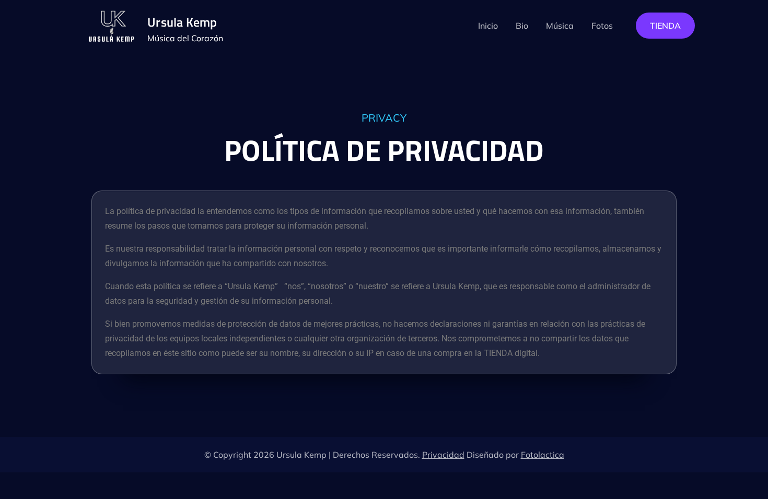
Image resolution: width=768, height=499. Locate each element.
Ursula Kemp (182, 22)
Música (560, 25)
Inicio (488, 25)
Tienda (665, 25)
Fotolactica (542, 454)
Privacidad (443, 454)
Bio (522, 25)
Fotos (602, 25)
